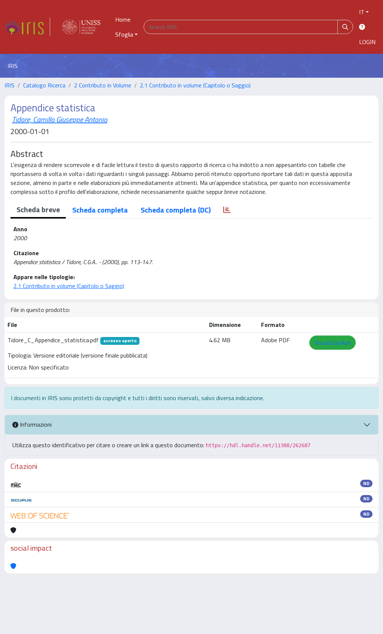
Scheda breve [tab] (38, 209)
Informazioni (35, 424)
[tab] (227, 210)
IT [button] (361, 11)
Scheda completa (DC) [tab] (176, 210)
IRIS (9, 85)
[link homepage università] (81, 27)
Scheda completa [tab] (100, 210)
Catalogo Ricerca (44, 85)
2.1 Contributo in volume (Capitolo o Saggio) (195, 85)
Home (123, 19)
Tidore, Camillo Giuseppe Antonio (59, 119)
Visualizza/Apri (332, 342)
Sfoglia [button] (124, 34)
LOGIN (367, 41)
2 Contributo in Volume (102, 85)
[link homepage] (27, 27)
